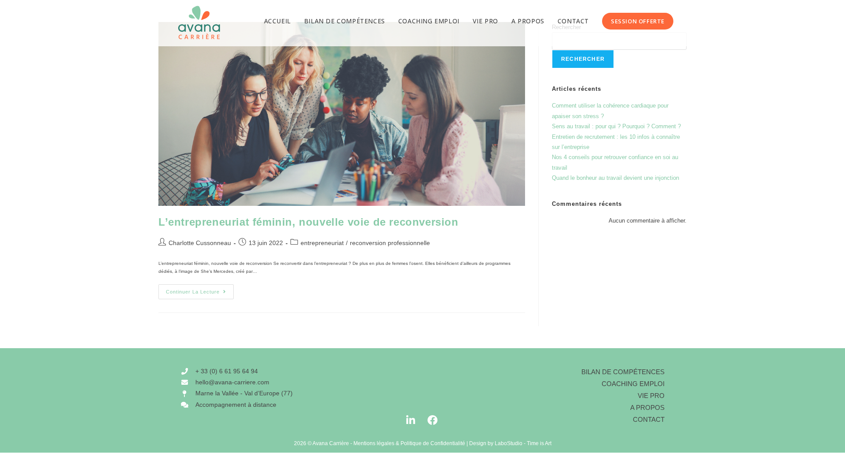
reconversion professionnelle (390, 242)
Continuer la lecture (200, 289)
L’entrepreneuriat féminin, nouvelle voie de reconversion (308, 222)
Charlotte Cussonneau (200, 242)
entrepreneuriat (322, 242)
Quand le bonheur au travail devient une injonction (615, 178)
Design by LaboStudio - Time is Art (510, 443)
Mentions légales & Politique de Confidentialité (409, 443)
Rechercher (583, 59)
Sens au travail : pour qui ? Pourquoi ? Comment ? (616, 126)
